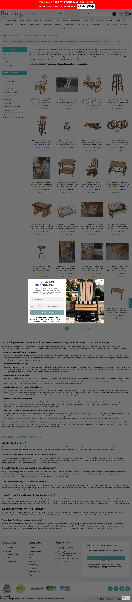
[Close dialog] (102, 281)
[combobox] (34, 306)
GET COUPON (47, 312)
